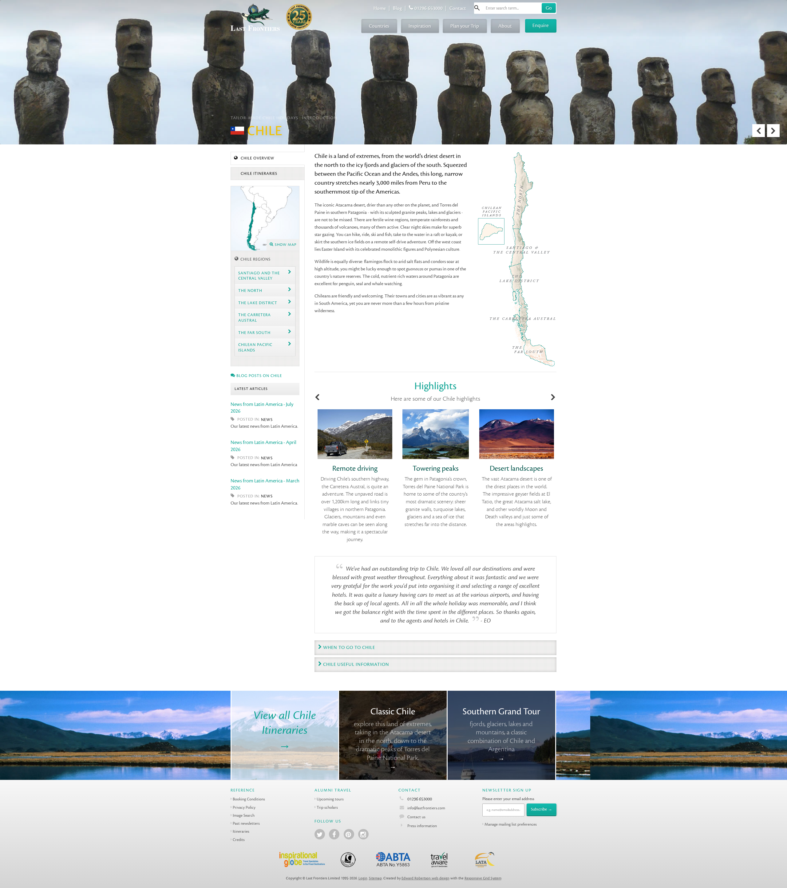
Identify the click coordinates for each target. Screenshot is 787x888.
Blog (397, 8)
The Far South (254, 332)
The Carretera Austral (254, 317)
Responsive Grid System (483, 878)
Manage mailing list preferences (510, 824)
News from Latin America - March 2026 (265, 484)
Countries (379, 26)
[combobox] (515, 8)
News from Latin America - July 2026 (262, 408)
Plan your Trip (464, 26)
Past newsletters (246, 823)
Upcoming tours (330, 799)
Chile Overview (256, 158)
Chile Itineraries (258, 173)
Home (380, 8)
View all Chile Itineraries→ (284, 730)
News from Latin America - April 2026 (263, 446)
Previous (758, 130)
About (505, 26)
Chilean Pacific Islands (255, 347)
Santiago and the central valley (259, 275)
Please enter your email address (508, 798)
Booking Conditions (249, 799)
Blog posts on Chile (258, 375)
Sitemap (375, 878)
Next (773, 130)
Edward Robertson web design (425, 878)
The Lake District (257, 302)
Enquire (540, 25)
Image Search (244, 815)
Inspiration (420, 26)
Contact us (416, 816)
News (267, 419)
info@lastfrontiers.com (425, 808)
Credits (239, 839)
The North (250, 290)
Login (362, 878)
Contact (457, 8)
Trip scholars (327, 807)
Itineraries (241, 831)
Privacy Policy (244, 807)
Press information (422, 825)
